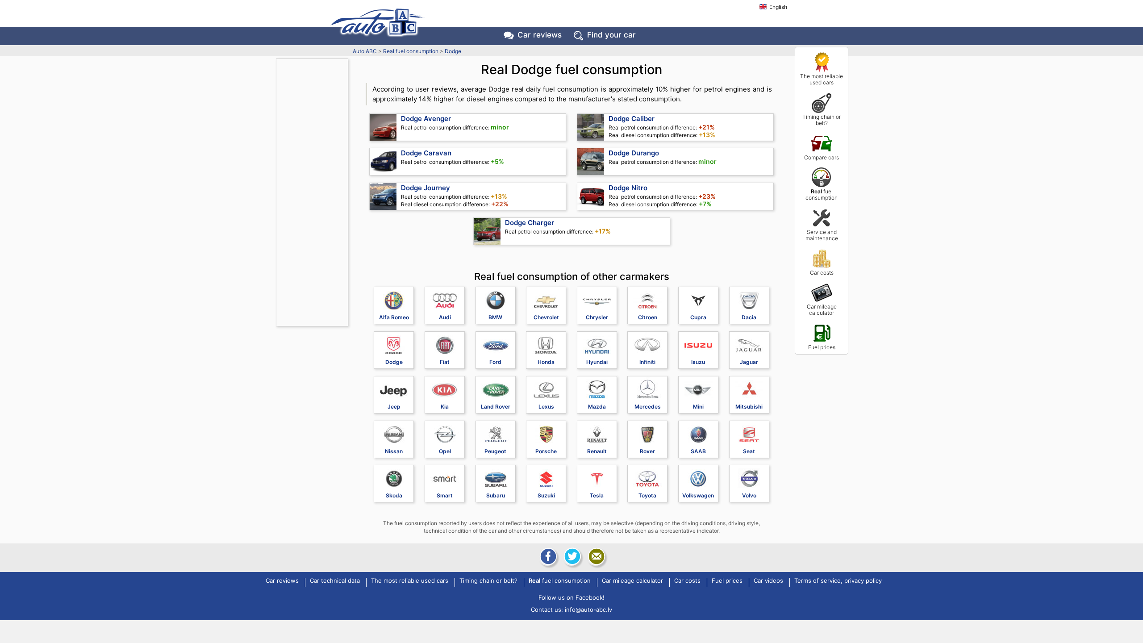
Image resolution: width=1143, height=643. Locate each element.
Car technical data (335, 581)
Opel (445, 451)
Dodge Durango (634, 153)
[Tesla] (597, 476)
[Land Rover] (495, 387)
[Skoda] (394, 476)
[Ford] (495, 343)
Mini (698, 406)
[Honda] (546, 343)
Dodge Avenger (426, 118)
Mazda (597, 406)
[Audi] (445, 298)
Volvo (749, 495)
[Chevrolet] (546, 298)
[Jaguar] (749, 343)
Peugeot (495, 451)
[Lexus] (546, 387)
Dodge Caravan (426, 153)
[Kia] (445, 387)
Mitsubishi (749, 406)
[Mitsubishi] (749, 387)
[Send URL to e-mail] (595, 556)
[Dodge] (394, 343)
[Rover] (647, 432)
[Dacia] (749, 298)
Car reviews (539, 34)
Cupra (698, 317)
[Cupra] (698, 298)
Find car (611, 34)
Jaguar (749, 362)
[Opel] (445, 432)
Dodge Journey (425, 188)
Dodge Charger (529, 222)
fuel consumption (821, 194)
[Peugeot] (495, 432)
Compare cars (821, 157)
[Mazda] (597, 387)
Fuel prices (821, 347)
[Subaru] (495, 476)
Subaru (495, 495)
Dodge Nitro (628, 188)
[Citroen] (647, 298)
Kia (445, 406)
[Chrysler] (597, 298)
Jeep (394, 406)
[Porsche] (546, 432)
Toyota (647, 495)
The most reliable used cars (821, 79)
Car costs (822, 272)
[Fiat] (445, 343)
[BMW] (495, 298)
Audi (445, 317)
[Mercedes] (647, 387)
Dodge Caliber (632, 118)
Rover (647, 451)
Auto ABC (365, 51)
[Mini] (698, 387)
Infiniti (647, 362)
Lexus (546, 406)
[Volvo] (749, 476)
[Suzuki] (546, 476)
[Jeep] (394, 387)
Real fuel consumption (410, 51)
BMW (495, 317)
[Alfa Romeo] (394, 298)
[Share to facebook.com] (547, 556)
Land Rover (495, 406)
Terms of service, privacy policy (838, 581)
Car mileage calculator (822, 309)
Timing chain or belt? (821, 119)
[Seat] (749, 432)
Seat (749, 451)
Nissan (394, 451)
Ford (495, 362)
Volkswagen (698, 495)
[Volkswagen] (698, 476)
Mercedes (647, 406)
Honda (546, 362)
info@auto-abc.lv (588, 609)
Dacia (749, 317)
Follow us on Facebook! (571, 597)
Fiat (445, 362)
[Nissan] (394, 432)
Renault (597, 451)
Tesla (597, 495)
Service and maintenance (821, 235)
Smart (445, 495)
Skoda (394, 495)
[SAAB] (698, 432)
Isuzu (698, 362)
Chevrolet (546, 317)
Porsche (546, 451)
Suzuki (546, 495)
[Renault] (597, 432)
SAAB (698, 451)
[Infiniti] (647, 343)
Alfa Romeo (394, 317)
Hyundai (597, 362)
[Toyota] (647, 476)
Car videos (768, 581)
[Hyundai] (597, 343)
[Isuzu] (698, 343)
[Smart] (445, 476)
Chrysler (597, 317)
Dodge (453, 51)
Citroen (647, 317)
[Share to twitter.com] (571, 556)
